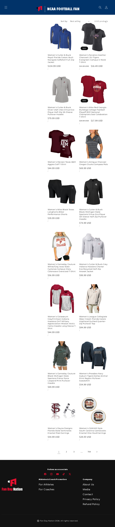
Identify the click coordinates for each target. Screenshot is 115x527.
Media (86, 489)
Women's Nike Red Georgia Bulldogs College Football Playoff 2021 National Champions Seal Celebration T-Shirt (93, 112)
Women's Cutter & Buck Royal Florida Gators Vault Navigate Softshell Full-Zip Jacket (61, 58)
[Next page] (97, 452)
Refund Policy (91, 504)
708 (89, 451)
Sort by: (64, 21)
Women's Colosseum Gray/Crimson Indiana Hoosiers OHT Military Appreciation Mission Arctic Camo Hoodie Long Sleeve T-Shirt (62, 322)
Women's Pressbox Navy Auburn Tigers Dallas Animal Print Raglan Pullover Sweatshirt (93, 377)
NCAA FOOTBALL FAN (63, 9)
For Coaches (46, 489)
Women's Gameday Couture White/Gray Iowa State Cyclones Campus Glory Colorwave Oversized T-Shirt (61, 267)
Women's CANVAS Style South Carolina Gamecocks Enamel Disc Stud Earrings (92, 430)
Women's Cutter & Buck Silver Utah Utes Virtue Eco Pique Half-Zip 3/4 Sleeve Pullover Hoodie (61, 111)
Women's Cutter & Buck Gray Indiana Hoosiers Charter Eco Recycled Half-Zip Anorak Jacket (93, 267)
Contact (88, 494)
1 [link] (58, 451)
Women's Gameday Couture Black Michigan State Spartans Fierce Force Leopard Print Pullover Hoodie (61, 378)
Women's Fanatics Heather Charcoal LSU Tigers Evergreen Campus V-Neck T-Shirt (92, 58)
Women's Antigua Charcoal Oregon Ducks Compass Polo (93, 163)
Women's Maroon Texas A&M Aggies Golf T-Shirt (62, 163)
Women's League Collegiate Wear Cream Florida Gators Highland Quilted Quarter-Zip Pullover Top (93, 320)
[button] (6, 7)
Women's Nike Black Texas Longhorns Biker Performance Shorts (61, 211)
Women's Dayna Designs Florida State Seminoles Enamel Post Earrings (60, 430)
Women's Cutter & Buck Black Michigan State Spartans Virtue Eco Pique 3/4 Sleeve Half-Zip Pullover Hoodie (93, 214)
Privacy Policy (91, 499)
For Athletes (46, 484)
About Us (88, 484)
